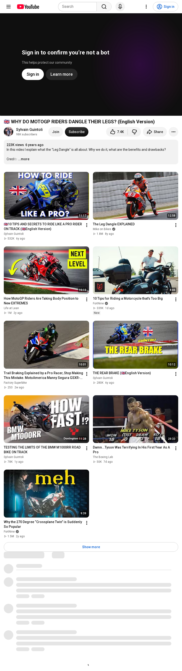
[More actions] (173, 132)
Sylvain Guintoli (29, 129)
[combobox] (79, 6)
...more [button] (23, 159)
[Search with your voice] (120, 6)
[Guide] (8, 6)
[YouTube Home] (27, 6)
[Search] (104, 6)
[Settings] (146, 6)
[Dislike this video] (134, 132)
